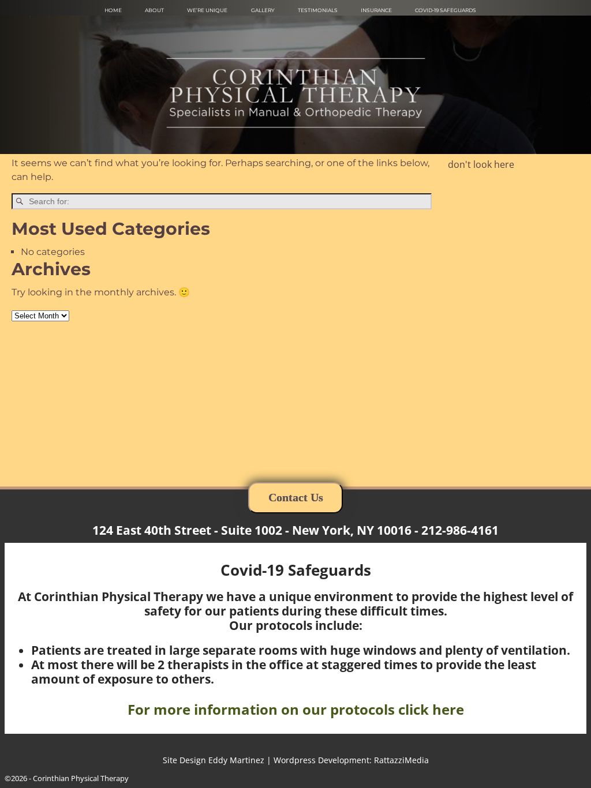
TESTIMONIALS (318, 10)
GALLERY (263, 10)
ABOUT (154, 10)
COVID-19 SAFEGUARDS (445, 10)
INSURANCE (376, 10)
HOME (113, 10)
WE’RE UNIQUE (207, 10)
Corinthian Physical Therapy (81, 778)
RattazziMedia (401, 760)
